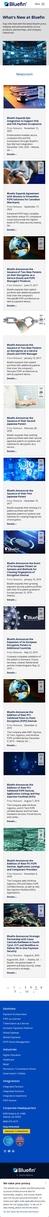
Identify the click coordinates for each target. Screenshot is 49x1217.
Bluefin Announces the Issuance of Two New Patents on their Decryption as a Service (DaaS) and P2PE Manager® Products (24, 275)
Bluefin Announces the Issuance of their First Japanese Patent (20, 493)
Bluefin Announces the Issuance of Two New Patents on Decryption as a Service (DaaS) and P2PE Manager (24, 349)
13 (26, 991)
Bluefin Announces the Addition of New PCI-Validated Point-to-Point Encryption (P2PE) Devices (22, 716)
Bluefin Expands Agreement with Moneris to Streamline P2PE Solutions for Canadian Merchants (23, 198)
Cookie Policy (23, 1204)
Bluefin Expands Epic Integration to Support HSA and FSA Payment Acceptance (24, 121)
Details (11, 154)
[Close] (46, 1183)
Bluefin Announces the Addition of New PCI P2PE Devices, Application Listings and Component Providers (23, 865)
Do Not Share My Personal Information (21, 1211)
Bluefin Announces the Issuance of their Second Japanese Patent (21, 420)
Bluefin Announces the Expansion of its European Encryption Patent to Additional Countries (22, 644)
